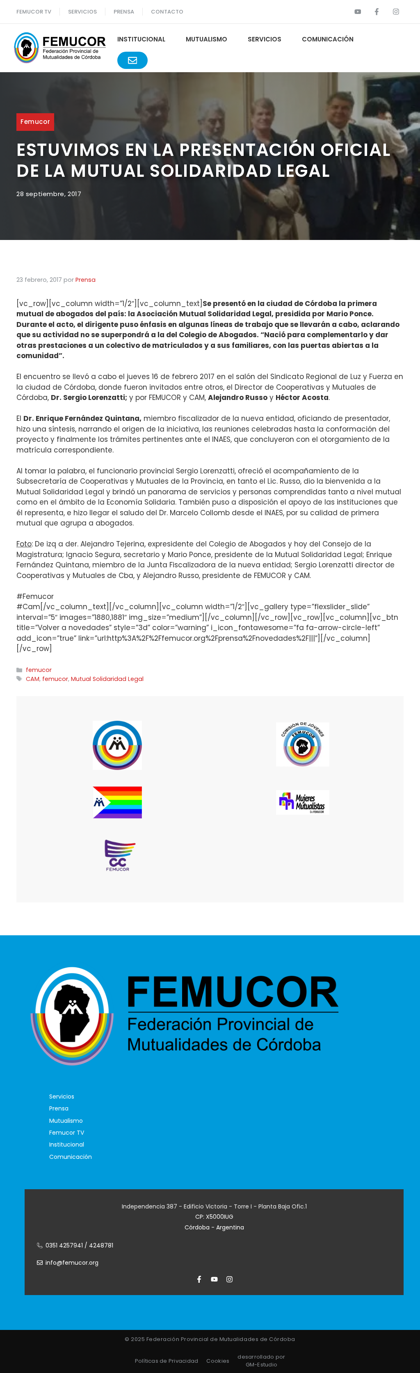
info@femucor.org (72, 1263)
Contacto (167, 12)
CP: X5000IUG (214, 1217)
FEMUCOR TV (33, 12)
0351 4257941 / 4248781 (79, 1245)
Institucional (141, 39)
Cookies (217, 1361)
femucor (35, 121)
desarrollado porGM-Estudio (261, 1361)
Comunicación (328, 39)
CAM (32, 679)
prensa (124, 12)
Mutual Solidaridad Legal (107, 679)
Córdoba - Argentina (214, 1227)
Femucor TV (66, 1133)
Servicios (82, 12)
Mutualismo (206, 39)
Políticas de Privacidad (167, 1361)
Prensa (58, 1108)
